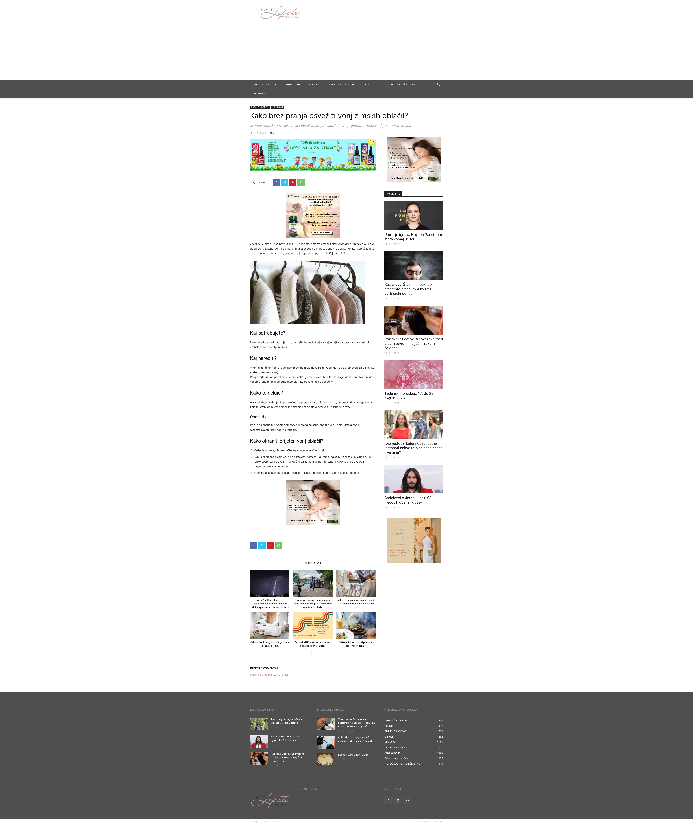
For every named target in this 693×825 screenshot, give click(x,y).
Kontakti (416, 821)
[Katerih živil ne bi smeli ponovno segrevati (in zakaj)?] (356, 625)
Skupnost (258, 93)
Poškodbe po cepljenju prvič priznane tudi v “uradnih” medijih (355, 739)
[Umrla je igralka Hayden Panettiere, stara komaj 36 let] (413, 215)
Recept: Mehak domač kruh (353, 755)
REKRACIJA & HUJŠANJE (340, 85)
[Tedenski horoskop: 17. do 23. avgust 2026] (413, 374)
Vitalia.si (439, 821)
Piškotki (427, 821)
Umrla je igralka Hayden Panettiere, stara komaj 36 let (413, 236)
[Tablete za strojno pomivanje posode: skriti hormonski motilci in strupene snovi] (356, 583)
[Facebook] (276, 182)
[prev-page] (309, 653)
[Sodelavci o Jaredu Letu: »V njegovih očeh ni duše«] (413, 479)
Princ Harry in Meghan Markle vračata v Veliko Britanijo (286, 721)
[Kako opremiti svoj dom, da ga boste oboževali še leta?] (269, 625)
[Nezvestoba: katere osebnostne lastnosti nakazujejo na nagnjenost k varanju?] (413, 424)
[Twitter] (284, 182)
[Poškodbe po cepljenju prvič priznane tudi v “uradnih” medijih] (326, 742)
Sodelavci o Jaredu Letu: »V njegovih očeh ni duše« (407, 500)
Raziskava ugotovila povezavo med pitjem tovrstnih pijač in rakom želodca (413, 343)
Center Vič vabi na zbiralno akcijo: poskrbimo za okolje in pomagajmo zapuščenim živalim (313, 604)
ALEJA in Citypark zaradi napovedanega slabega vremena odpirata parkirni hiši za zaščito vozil (270, 604)
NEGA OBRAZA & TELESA (264, 85)
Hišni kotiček (277, 107)
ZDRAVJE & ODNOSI (367, 85)
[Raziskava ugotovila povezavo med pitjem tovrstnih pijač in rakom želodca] (413, 320)
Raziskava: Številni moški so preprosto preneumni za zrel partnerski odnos (408, 289)
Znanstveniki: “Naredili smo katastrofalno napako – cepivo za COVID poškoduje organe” (356, 723)
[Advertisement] (346, 53)
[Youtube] (407, 800)
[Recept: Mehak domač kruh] (325, 759)
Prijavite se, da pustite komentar (269, 674)
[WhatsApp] (301, 182)
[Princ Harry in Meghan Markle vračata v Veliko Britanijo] (259, 724)
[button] (438, 85)
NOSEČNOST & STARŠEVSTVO (399, 85)
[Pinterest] (292, 182)
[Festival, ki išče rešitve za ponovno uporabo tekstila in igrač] (313, 625)
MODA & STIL (315, 85)
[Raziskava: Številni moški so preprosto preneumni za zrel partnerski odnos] (413, 265)
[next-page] (315, 653)
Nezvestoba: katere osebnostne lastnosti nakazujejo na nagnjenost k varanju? (413, 448)
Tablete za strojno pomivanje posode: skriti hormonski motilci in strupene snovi (356, 604)
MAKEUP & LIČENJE (293, 85)
